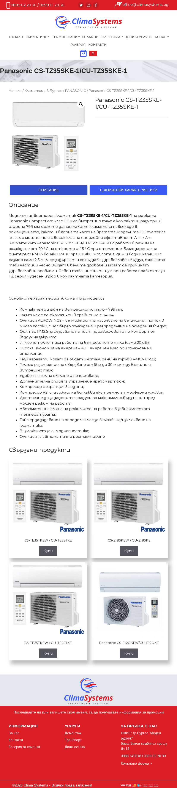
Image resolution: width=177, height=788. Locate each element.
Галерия (78, 45)
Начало (16, 37)
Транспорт (73, 740)
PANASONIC (75, 91)
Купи (48, 551)
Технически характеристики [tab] (128, 190)
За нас (14, 733)
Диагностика (75, 747)
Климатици (37, 37)
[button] (93, 55)
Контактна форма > (136, 763)
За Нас (160, 37)
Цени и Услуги (138, 37)
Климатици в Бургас (43, 91)
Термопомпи (64, 37)
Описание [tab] (48, 190)
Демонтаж (73, 733)
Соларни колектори (101, 37)
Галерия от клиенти (24, 747)
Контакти (97, 45)
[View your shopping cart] (83, 55)
